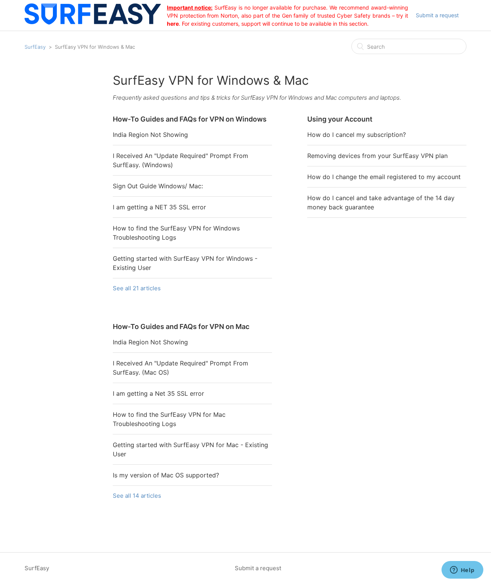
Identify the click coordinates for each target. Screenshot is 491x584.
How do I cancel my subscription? (356, 134)
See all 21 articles (137, 288)
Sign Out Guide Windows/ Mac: (158, 186)
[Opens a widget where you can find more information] (462, 570)
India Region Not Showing (150, 134)
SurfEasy (35, 47)
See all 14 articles (137, 495)
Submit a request (437, 15)
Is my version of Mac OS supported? (166, 475)
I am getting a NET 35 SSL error (159, 207)
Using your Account (339, 119)
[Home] (96, 22)
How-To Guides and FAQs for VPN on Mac (181, 326)
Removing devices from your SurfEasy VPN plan (377, 156)
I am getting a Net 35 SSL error (158, 393)
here (173, 23)
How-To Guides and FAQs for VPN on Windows (190, 119)
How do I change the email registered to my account (384, 177)
